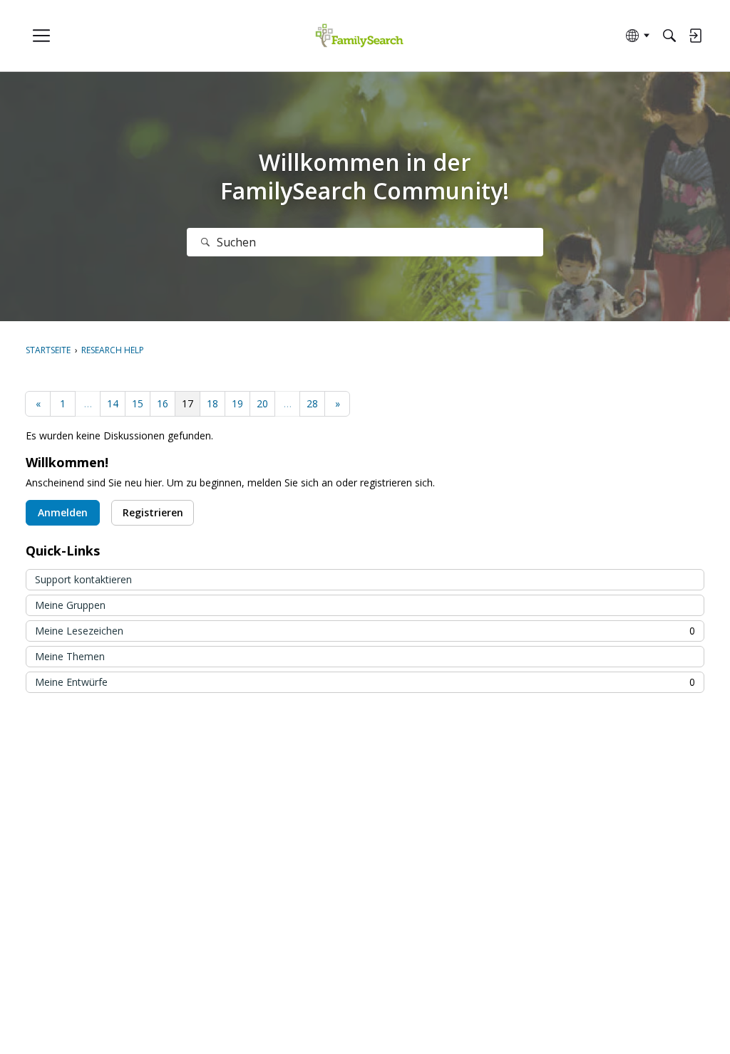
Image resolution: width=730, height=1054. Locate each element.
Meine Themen (70, 656)
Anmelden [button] (63, 512)
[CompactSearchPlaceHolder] (669, 35)
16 (162, 403)
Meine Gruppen (70, 605)
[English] (359, 36)
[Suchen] (205, 242)
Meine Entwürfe (365, 682)
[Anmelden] (695, 35)
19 (237, 403)
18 (212, 403)
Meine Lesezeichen (365, 630)
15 (137, 403)
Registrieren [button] (153, 512)
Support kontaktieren (83, 579)
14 (112, 403)
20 (262, 403)
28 (312, 403)
